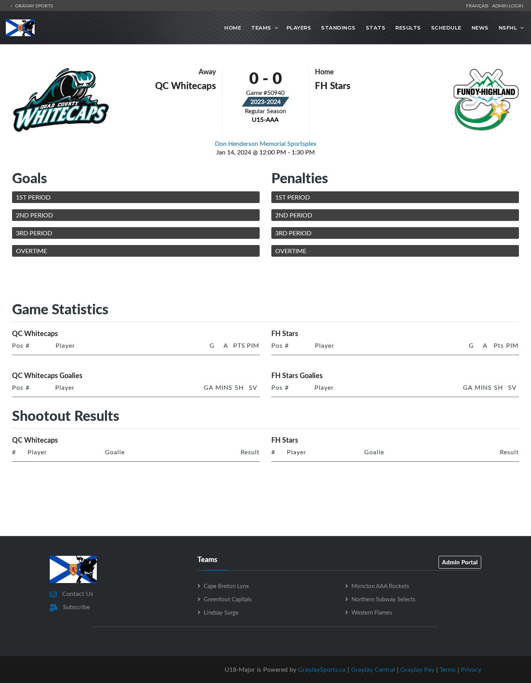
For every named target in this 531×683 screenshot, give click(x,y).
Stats (376, 28)
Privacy (471, 669)
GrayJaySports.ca (322, 669)
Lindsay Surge (221, 612)
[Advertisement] (265, 280)
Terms (448, 669)
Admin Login (507, 5)
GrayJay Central (373, 669)
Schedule (446, 28)
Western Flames (371, 612)
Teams (261, 28)
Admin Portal (460, 562)
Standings (338, 28)
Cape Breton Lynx (226, 586)
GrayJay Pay (417, 669)
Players (298, 28)
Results (408, 28)
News (480, 28)
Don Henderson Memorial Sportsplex (265, 143)
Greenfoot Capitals (228, 599)
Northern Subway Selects (383, 599)
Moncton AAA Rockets (380, 586)
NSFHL (508, 28)
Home (232, 28)
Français (478, 5)
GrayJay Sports (33, 5)
